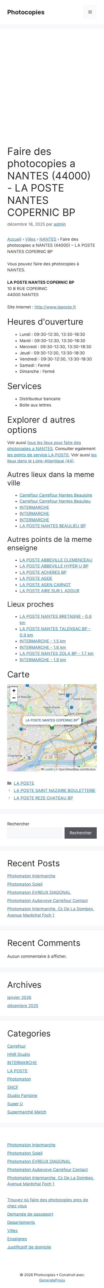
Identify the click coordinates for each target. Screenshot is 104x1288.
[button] (78, 719)
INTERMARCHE (34, 507)
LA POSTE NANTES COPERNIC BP (52, 720)
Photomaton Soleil (25, 884)
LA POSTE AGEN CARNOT (45, 584)
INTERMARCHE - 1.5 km (43, 641)
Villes (30, 239)
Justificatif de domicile (29, 1247)
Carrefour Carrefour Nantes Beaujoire (56, 495)
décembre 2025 (22, 1005)
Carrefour (16, 1046)
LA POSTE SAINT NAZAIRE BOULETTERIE (54, 790)
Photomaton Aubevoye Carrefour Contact (47, 900)
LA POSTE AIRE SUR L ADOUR (49, 590)
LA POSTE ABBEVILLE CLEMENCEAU (56, 560)
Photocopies (26, 12)
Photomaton (19, 1079)
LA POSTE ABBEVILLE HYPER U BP (54, 566)
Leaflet (48, 769)
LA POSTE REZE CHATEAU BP (43, 798)
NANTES (47, 239)
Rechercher (18, 823)
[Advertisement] (52, 91)
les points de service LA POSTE (38, 454)
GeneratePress (52, 1280)
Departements (21, 1222)
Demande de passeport (30, 1214)
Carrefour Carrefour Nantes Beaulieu (55, 501)
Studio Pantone (22, 1095)
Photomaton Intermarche (31, 876)
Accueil (14, 239)
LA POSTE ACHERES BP (43, 572)
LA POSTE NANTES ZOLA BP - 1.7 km (57, 653)
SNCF (12, 1087)
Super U (15, 1103)
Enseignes (17, 1238)
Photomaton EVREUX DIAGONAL (39, 892)
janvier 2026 (19, 997)
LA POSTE (24, 783)
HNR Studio (18, 1054)
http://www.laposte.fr (55, 307)
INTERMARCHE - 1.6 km (43, 647)
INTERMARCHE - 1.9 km (43, 659)
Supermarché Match (26, 1112)
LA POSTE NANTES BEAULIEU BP (53, 525)
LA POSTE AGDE (36, 578)
